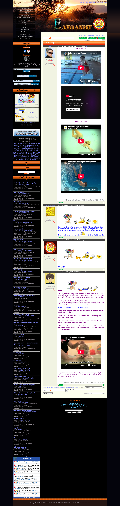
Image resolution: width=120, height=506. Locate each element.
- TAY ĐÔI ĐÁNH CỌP (23, 156)
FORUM (44, 40)
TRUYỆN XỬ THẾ (23, 336)
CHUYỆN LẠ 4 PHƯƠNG (25, 230)
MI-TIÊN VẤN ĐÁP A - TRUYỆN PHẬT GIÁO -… (25, 494)
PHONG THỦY (22, 297)
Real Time (26, 497)
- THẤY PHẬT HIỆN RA (22, 158)
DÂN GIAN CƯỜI (22, 306)
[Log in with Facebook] (25, 51)
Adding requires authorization (26, 122)
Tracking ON (32, 497)
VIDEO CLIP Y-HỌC (23, 289)
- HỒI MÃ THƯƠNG (27, 152)
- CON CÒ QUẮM (25, 149)
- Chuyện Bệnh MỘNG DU (24, 146)
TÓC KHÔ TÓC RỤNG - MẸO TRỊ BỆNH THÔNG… (26, 479)
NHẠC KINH (21, 354)
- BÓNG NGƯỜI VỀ (29, 144)
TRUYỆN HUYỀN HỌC (24, 362)
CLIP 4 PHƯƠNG (67, 40)
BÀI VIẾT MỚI (82, 35)
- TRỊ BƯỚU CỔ (33, 159)
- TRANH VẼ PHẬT (23, 159)
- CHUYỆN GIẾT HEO (27, 148)
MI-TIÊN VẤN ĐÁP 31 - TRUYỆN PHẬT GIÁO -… (25, 483)
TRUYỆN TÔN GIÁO (23, 194)
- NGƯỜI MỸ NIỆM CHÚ (26, 154)
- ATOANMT (20, 466)
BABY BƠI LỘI (75, 40)
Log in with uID (27, 47)
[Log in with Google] (28, 51)
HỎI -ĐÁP (20, 325)
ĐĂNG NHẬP (99, 2)
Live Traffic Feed (27, 459)
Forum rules (90, 35)
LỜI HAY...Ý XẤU (22, 429)
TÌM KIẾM (97, 35)
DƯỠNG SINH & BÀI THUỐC (26, 222)
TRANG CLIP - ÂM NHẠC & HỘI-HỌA (55, 40)
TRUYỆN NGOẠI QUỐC (24, 184)
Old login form (26, 55)
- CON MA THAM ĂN (29, 151)
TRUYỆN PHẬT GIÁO (24, 346)
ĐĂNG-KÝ (92, 2)
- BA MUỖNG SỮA (18, 144)
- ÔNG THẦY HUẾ (31, 155)
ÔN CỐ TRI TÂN (22, 279)
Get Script (21, 497)
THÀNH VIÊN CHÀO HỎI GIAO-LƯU (28, 412)
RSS (105, 2)
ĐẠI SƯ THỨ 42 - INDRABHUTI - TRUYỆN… (26, 462)
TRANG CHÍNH (84, 2)
